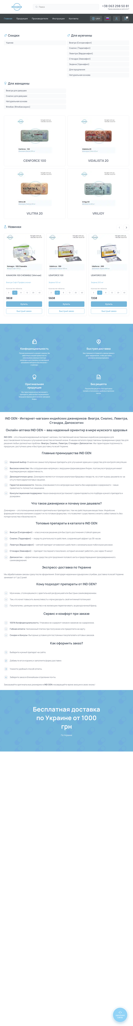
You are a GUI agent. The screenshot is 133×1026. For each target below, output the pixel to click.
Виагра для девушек (16, 90)
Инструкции (58, 19)
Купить (24, 304)
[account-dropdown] (107, 18)
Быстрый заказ (24, 311)
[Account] (116, 18)
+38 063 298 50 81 (115, 6)
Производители (40, 19)
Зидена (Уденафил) (79, 64)
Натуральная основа (79, 75)
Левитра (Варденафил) (81, 53)
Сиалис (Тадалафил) (80, 48)
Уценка (9, 42)
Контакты (73, 19)
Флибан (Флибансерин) (18, 106)
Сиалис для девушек (16, 96)
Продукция (22, 19)
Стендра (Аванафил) (80, 58)
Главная (8, 19)
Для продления (77, 69)
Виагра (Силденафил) (80, 42)
